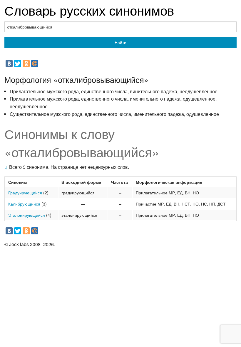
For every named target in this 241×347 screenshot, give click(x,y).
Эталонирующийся (26, 215)
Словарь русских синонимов (89, 10)
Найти (120, 42)
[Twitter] (17, 63)
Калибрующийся (24, 204)
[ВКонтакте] (9, 63)
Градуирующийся (25, 193)
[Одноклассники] (26, 63)
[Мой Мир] (34, 63)
